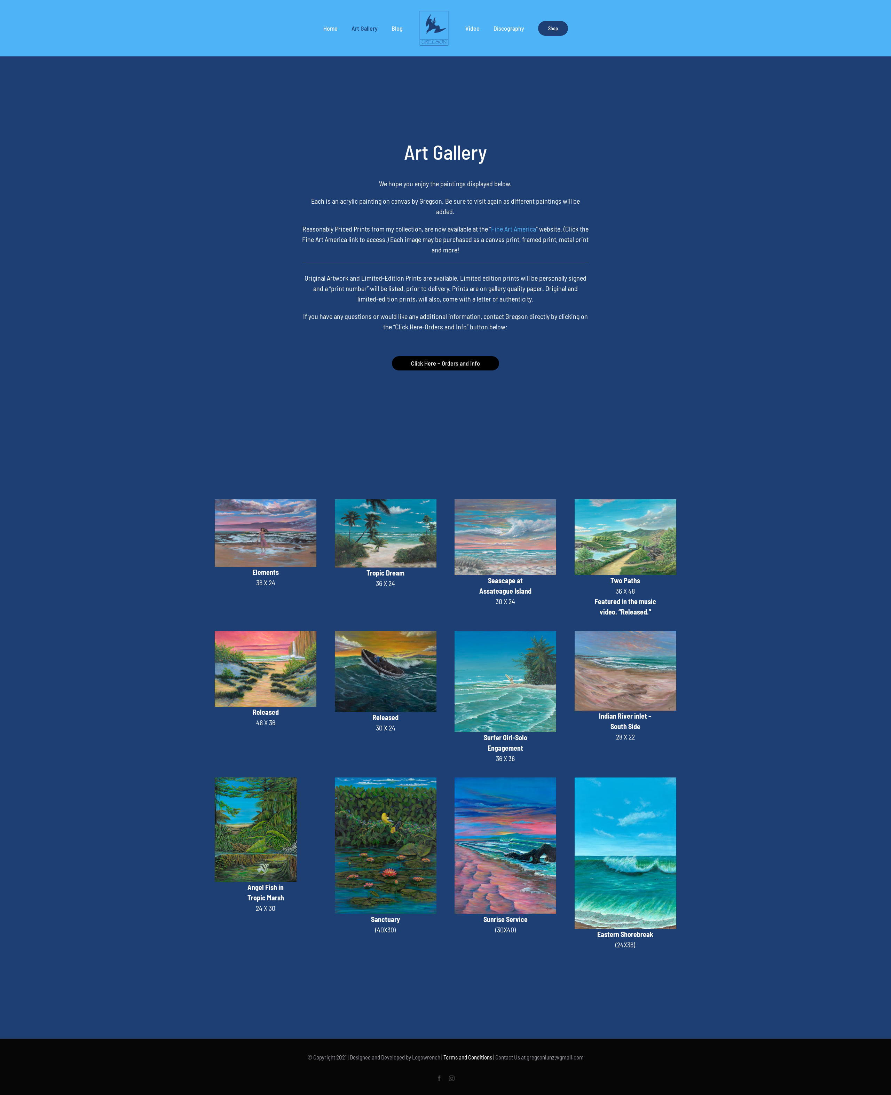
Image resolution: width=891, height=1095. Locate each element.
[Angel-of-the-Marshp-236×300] (256, 781)
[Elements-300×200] (265, 503)
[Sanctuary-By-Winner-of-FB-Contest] (385, 781)
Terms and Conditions (467, 1057)
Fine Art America (513, 229)
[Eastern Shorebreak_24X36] (625, 781)
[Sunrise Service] (505, 781)
